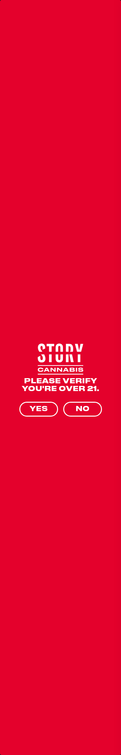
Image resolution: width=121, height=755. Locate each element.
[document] (60, 377)
